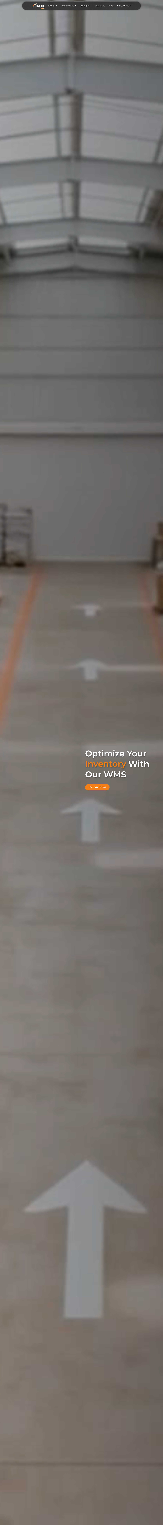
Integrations (67, 6)
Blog (111, 6)
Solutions (52, 6)
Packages (85, 6)
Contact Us (99, 6)
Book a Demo (123, 6)
